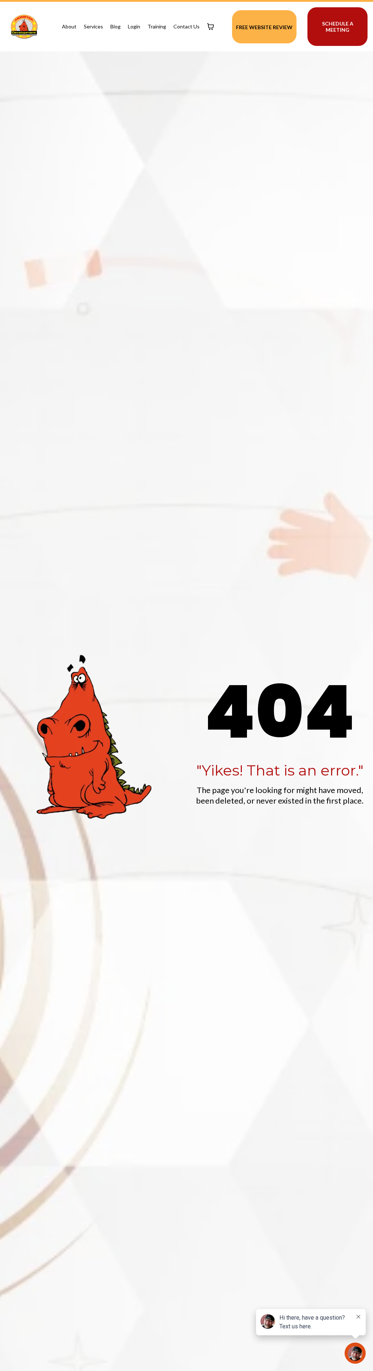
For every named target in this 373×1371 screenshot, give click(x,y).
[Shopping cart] (210, 26)
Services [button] (93, 26)
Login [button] (134, 26)
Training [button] (157, 26)
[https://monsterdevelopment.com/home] (24, 26)
